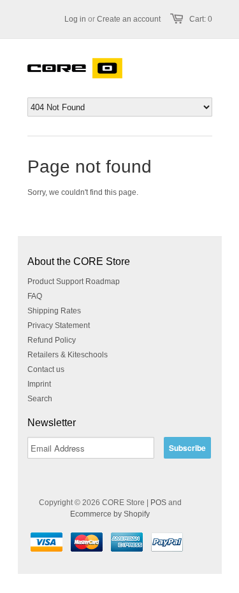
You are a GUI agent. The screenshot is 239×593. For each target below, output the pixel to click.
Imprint (39, 384)
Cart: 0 (200, 19)
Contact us (45, 369)
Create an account (129, 19)
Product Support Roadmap (73, 281)
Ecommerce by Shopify (110, 514)
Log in (75, 19)
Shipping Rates (54, 310)
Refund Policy (51, 340)
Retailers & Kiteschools (67, 354)
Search (39, 398)
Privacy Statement (58, 325)
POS (158, 502)
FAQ (34, 296)
